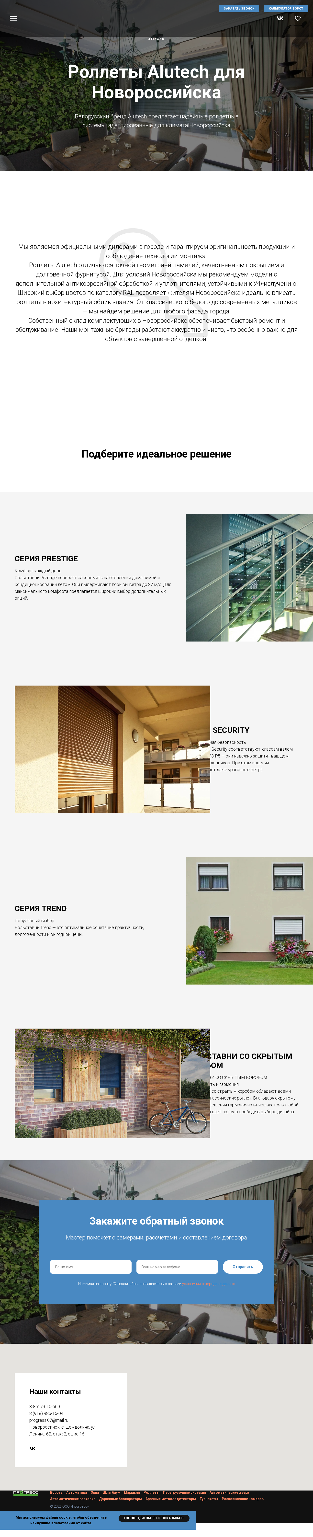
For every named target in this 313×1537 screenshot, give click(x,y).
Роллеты (151, 1492)
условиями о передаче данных (208, 1284)
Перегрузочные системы (184, 1492)
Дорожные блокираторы (120, 1499)
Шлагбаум (111, 1492)
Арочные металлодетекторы (170, 1499)
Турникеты (209, 1499)
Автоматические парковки (72, 1499)
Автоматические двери (229, 1492)
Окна (95, 1492)
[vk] (280, 21)
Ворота (56, 1492)
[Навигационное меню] (13, 18)
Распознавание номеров (243, 1499)
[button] (298, 18)
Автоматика (76, 1492)
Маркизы (132, 1492)
